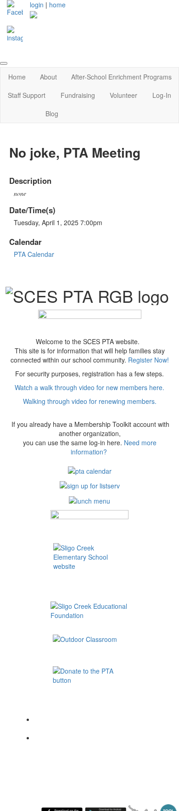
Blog (51, 113)
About (48, 76)
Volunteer (123, 95)
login (37, 4)
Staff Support (26, 95)
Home (17, 76)
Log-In (161, 95)
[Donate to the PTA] (89, 665)
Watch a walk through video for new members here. (89, 387)
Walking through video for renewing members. (90, 401)
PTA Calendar (34, 254)
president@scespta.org (66, 751)
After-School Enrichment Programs (121, 76)
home (57, 4)
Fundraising (78, 95)
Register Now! (148, 359)
